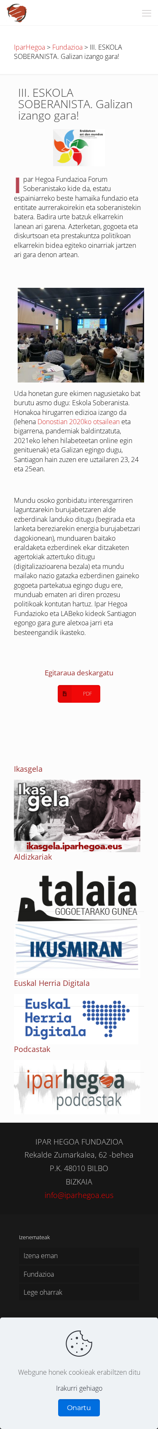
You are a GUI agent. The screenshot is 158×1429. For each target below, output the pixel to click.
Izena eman (41, 1255)
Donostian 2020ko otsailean (78, 421)
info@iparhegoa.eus (79, 1195)
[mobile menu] (146, 12)
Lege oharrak (43, 1292)
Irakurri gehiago (79, 1388)
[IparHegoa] (17, 12)
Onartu (79, 1408)
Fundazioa (39, 1274)
